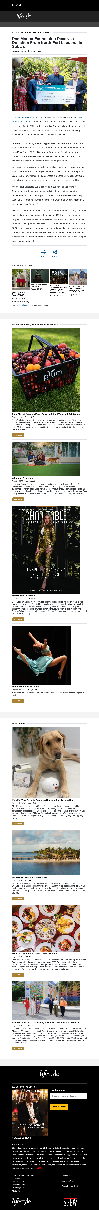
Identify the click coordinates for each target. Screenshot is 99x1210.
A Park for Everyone (22, 478)
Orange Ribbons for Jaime (25, 687)
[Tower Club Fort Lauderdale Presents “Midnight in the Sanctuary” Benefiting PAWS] (59, 277)
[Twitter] (20, 5)
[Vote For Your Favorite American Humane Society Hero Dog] (46, 763)
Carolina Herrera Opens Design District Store (18, 294)
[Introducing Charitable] (46, 550)
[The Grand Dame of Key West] (40, 276)
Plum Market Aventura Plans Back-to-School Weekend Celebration (46, 414)
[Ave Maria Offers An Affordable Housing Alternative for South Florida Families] (78, 277)
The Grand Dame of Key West (39, 285)
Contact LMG (67, 1181)
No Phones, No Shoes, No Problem (30, 877)
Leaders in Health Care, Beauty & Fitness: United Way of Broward (46, 1022)
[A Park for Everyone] (46, 459)
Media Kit (16, 1191)
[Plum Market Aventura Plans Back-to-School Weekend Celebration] (46, 370)
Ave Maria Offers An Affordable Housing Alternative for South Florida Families (77, 289)
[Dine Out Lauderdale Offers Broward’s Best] (46, 929)
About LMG (66, 1176)
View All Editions (21, 1138)
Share (55, 256)
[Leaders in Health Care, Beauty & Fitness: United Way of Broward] (46, 1001)
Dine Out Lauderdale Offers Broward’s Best (34, 954)
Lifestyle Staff (35, 51)
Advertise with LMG (70, 1186)
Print (43, 256)
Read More (18, 435)
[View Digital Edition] (30, 1112)
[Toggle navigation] (13, 16)
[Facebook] (13, 5)
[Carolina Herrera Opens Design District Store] (21, 280)
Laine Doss (28, 880)
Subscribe (59, 1106)
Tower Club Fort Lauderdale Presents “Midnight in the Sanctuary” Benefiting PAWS (58, 289)
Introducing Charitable (23, 596)
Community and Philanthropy (31, 32)
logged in (27, 305)
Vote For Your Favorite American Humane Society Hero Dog (43, 800)
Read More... (39, 1168)
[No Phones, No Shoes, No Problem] (46, 853)
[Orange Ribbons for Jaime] (46, 656)
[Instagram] (17, 5)
